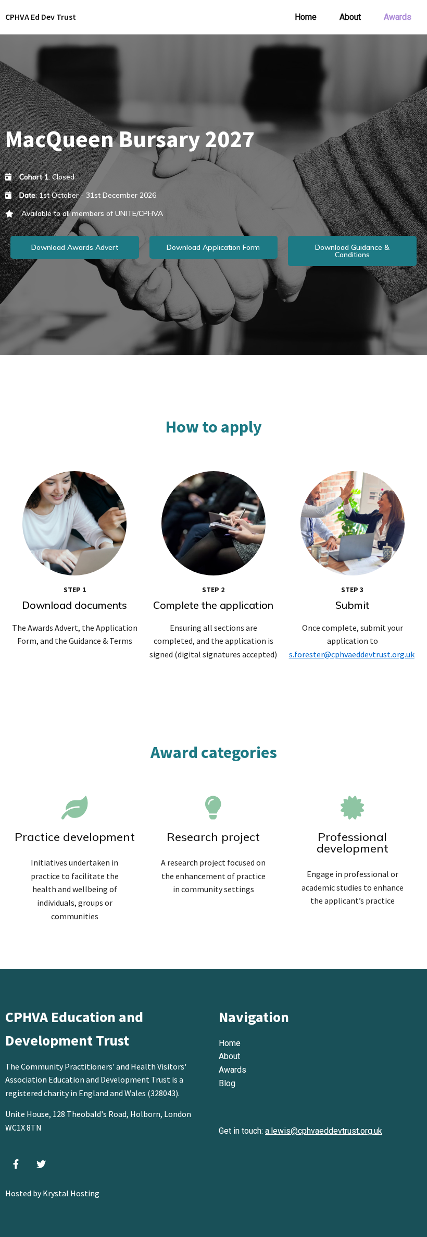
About (229, 1056)
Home (230, 1043)
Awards (232, 1070)
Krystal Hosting (71, 1193)
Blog (227, 1083)
